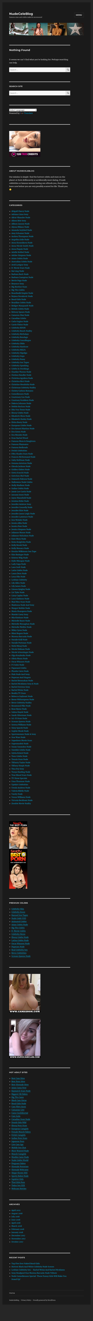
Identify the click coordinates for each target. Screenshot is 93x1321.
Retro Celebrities (18, 953)
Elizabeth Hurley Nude (21, 419)
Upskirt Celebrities (19, 784)
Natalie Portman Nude (21, 643)
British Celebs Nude (20, 309)
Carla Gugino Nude (19, 321)
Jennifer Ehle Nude (19, 510)
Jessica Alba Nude (19, 523)
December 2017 (18, 1235)
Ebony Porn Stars (19, 1125)
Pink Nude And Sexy (20, 674)
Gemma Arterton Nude (21, 463)
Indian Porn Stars (19, 1138)
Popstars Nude (17, 947)
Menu (79, 15)
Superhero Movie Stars (21, 740)
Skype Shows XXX (19, 1173)
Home (12, 1293)
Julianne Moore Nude (21, 532)
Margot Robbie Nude (20, 608)
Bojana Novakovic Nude (22, 296)
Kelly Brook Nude (19, 545)
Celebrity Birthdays (20, 334)
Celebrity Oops (17, 356)
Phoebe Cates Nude (20, 671)
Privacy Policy (26, 1300)
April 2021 (15, 1210)
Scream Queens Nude (21, 721)
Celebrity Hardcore (19, 347)
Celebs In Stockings (20, 369)
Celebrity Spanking (20, 365)
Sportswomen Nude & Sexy (23, 734)
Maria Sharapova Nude (21, 611)
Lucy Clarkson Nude (20, 599)
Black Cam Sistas (19, 1100)
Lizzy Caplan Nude (19, 595)
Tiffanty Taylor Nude (20, 762)
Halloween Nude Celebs (21, 482)
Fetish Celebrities (19, 450)
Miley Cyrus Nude (19, 630)
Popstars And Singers (21, 677)
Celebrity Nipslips (19, 353)
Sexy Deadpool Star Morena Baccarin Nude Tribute (34, 1273)
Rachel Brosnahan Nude (22, 680)
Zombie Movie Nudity (21, 803)
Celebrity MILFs (18, 350)
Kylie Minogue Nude (20, 561)
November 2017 (18, 1239)
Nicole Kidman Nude (20, 649)
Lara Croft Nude (18, 567)
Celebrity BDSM (18, 328)
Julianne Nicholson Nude (22, 536)
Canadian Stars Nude (20, 1119)
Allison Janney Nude (20, 224)
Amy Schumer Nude (20, 233)
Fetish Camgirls (18, 1135)
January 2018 (17, 1232)
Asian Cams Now (18, 1088)
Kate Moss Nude (18, 539)
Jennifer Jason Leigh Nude (23, 513)
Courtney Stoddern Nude (22, 400)
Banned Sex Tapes (19, 915)
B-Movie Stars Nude (20, 268)
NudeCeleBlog (21, 14)
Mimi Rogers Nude (19, 633)
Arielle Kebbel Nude (20, 252)
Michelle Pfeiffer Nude (21, 627)
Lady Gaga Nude (18, 564)
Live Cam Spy (17, 1144)
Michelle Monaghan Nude (23, 624)
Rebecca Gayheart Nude (22, 696)
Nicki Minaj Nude (19, 646)
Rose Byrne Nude (19, 709)
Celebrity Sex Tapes (20, 362)
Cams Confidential (19, 1113)
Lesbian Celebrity (19, 580)
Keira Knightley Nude (21, 542)
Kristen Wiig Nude (19, 558)
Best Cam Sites (18, 1078)
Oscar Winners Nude (20, 662)
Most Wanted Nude (20, 1151)
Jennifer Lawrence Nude (22, 517)
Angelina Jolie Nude (20, 239)
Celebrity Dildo (18, 343)
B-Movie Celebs (18, 931)
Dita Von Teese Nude (20, 410)
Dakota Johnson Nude (21, 403)
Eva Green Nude (18, 432)
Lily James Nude (18, 586)
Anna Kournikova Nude (21, 243)
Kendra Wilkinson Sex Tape (23, 551)
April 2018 (15, 1223)
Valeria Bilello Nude (20, 791)
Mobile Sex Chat (18, 1147)
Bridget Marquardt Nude (22, 306)
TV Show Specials (19, 778)
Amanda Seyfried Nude (21, 230)
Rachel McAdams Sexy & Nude (25, 684)
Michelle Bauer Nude (20, 621)
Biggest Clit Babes (19, 1094)
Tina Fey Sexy (17, 769)
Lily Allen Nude (18, 583)
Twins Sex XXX (18, 1185)
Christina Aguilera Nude (22, 378)
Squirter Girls (17, 1179)
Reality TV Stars (18, 693)
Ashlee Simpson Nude (21, 255)
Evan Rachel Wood (19, 438)
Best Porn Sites (18, 1081)
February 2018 (17, 1229)
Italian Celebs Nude (20, 488)
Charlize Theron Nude (21, 372)
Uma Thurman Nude (20, 781)
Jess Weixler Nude (19, 520)
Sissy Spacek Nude (19, 728)
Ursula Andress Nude (20, 788)
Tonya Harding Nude (20, 772)
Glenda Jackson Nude (21, 466)
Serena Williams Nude (21, 725)
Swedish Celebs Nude (20, 750)
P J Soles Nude (17, 665)
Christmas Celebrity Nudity (23, 387)
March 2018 (16, 1226)
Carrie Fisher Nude (19, 324)
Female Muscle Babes (21, 1132)
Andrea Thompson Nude (22, 236)
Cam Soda (15, 1116)
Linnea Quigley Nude (20, 589)
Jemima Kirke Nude (20, 501)
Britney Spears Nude (20, 312)
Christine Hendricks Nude (23, 384)
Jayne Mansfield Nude (21, 498)
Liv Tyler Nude (17, 592)
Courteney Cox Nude (20, 397)
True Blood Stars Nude (21, 775)
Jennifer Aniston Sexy (21, 504)
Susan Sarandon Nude (21, 747)
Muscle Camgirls (18, 1154)
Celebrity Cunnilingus (21, 340)
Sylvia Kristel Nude (19, 753)
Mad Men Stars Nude (20, 602)
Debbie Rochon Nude (20, 406)
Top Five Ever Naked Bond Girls (25, 1263)
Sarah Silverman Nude (21, 715)
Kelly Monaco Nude (20, 548)
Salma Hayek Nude (19, 712)
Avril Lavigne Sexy (19, 265)
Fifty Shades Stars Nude (22, 454)
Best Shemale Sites (20, 1084)
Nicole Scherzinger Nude (22, 652)
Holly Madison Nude (20, 485)
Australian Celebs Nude (21, 261)
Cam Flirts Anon (18, 1107)
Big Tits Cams (17, 1097)
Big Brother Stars (19, 287)
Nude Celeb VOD (18, 918)
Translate (28, 113)
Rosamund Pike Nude (21, 706)
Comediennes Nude (20, 394)
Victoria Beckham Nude (22, 800)
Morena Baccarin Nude (21, 636)
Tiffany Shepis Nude (20, 766)
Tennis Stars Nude (19, 759)
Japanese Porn (17, 1141)
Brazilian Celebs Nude (21, 302)
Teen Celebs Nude (19, 756)
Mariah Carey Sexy (19, 614)
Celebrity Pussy (18, 359)
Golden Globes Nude (20, 469)
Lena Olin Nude (18, 576)
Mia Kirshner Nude (19, 617)
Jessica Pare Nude (19, 526)
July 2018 (15, 1216)
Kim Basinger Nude (20, 554)
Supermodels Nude (19, 743)
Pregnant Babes (18, 1163)
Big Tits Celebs (18, 290)
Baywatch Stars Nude (21, 1091)
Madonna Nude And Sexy (22, 605)
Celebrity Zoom (18, 912)
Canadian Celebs (18, 318)
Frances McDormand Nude (23, 457)
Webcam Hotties (18, 1188)
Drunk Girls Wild (18, 1122)
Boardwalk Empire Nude (22, 293)
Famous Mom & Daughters (23, 441)
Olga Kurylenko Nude (21, 655)
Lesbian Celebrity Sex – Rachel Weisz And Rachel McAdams (38, 1270)
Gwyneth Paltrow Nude (21, 479)
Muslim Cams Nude (20, 1157)
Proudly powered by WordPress (44, 1300)
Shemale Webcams (19, 1170)
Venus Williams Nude (21, 797)
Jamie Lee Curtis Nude (21, 491)
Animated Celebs (19, 921)
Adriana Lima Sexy (19, 214)
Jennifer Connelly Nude (21, 507)
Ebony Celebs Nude (20, 413)
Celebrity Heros (18, 934)
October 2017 (17, 1242)
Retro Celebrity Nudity (21, 703)
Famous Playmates (19, 444)
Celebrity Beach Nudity (21, 331)
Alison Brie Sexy (18, 221)
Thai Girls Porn (18, 1182)
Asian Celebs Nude (19, 258)
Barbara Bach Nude (20, 274)
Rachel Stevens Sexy (20, 687)
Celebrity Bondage (19, 337)
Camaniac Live (17, 1110)
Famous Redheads (19, 447)
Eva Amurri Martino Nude (22, 428)
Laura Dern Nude (19, 573)
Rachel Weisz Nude (19, 690)
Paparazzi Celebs (18, 668)
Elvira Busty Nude (19, 422)
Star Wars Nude (18, 737)
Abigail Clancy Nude (20, 211)
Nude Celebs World (19, 1160)
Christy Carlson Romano (22, 391)
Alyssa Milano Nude (20, 227)
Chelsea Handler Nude (21, 375)
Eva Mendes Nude (19, 435)
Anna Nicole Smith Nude (22, 246)
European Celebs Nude (21, 425)
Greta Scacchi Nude (20, 473)
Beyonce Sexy (17, 284)
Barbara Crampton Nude (22, 277)
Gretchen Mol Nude (20, 476)
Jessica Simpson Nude (21, 529)
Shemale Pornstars (19, 1166)
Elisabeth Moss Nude (20, 416)
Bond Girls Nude (18, 299)
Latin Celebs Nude (19, 570)
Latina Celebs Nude (20, 940)
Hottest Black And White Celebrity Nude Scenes (32, 1267)
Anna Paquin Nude (19, 249)
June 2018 (15, 1220)
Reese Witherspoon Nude (22, 699)
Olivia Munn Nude (19, 658)
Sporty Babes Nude (19, 1176)
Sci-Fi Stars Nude (19, 718)
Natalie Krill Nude (19, 640)
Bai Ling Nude (17, 271)
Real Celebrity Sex (19, 950)
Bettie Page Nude (19, 280)
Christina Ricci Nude (20, 381)
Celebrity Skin (17, 909)
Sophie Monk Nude (20, 731)
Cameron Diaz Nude (20, 315)
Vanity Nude (17, 794)
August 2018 (16, 1213)
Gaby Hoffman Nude (20, 460)
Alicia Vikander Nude (20, 217)
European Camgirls (19, 1129)
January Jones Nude (20, 495)
